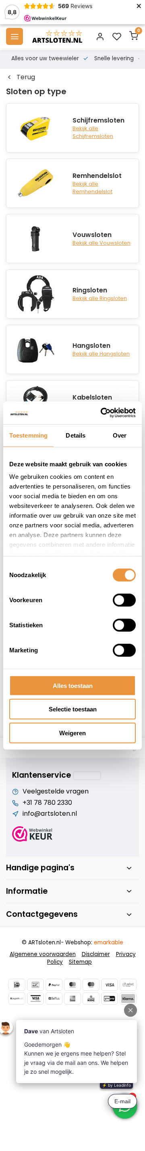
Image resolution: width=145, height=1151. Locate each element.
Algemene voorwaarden (43, 954)
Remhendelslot (97, 175)
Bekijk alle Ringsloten (99, 298)
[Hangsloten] (35, 349)
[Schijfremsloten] (35, 128)
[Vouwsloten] (35, 238)
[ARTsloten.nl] (57, 36)
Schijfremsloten (98, 120)
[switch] (124, 599)
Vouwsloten (92, 235)
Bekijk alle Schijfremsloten (92, 132)
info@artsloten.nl (50, 813)
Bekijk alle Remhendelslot (92, 187)
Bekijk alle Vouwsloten (101, 243)
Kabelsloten (92, 397)
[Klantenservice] (87, 775)
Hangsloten (91, 345)
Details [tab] (75, 435)
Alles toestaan (73, 685)
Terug (26, 77)
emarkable (108, 942)
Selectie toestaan (73, 709)
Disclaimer (96, 954)
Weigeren (72, 732)
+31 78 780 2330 (47, 802)
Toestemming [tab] (28, 435)
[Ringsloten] (35, 294)
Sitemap (80, 962)
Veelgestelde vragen (56, 791)
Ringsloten (89, 290)
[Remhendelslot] (35, 183)
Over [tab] (119, 435)
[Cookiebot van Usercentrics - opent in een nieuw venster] (102, 413)
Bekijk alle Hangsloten (101, 354)
